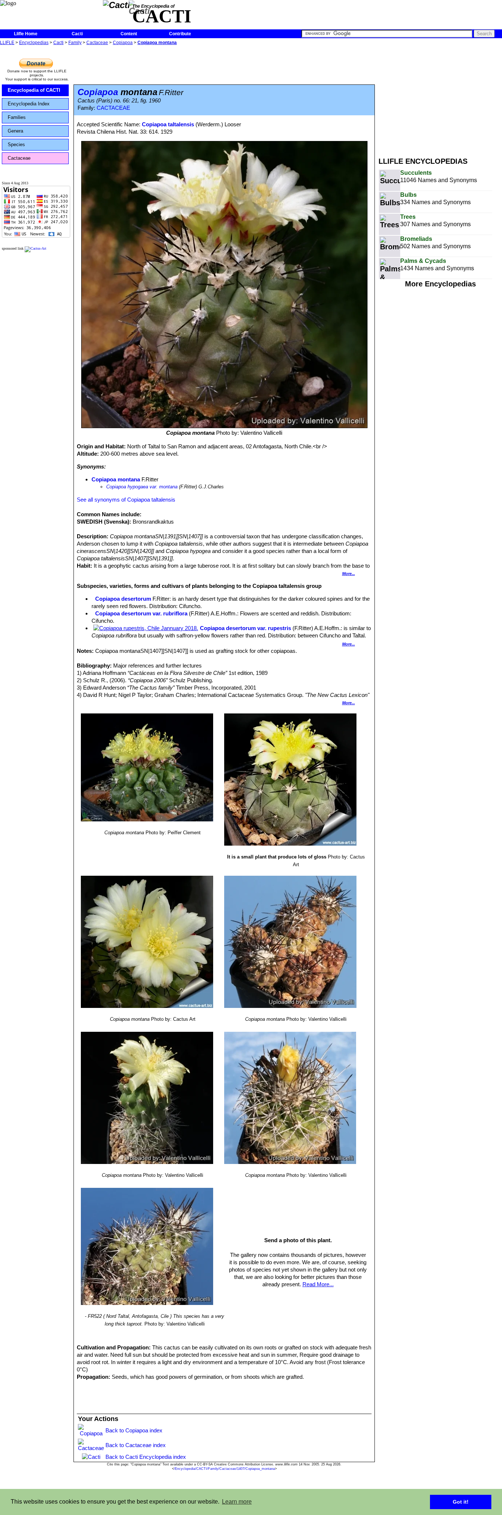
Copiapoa (123, 42)
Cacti (77, 33)
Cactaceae (97, 42)
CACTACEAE (113, 108)
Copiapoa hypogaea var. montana (142, 486)
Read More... (318, 1284)
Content (129, 33)
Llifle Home (25, 33)
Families (17, 117)
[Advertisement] (440, 98)
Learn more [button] (237, 1501)
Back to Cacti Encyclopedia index (145, 1457)
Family (75, 42)
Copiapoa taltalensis (168, 124)
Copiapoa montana (157, 42)
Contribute (180, 33)
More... (348, 573)
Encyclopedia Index (29, 103)
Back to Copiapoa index (133, 1430)
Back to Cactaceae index (135, 1445)
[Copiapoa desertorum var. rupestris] (145, 628)
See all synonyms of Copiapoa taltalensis (126, 499)
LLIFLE (7, 42)
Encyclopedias (34, 42)
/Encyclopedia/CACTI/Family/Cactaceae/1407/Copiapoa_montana (224, 1469)
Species (16, 144)
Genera (15, 131)
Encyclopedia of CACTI (34, 90)
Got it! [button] (461, 1502)
